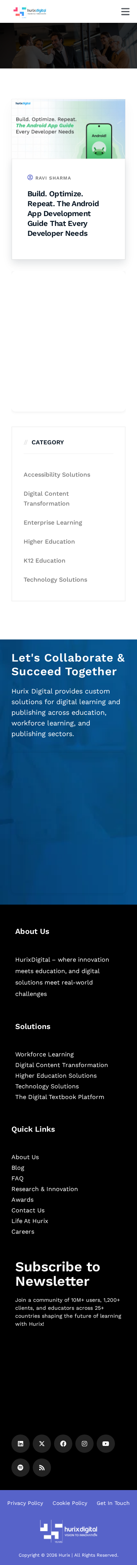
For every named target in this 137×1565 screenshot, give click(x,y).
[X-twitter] (42, 1444)
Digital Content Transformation (47, 498)
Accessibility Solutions (57, 474)
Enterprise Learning (53, 522)
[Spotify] (20, 1467)
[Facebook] (63, 1444)
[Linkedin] (20, 1444)
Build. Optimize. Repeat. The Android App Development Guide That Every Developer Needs (63, 213)
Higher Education (49, 541)
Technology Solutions (55, 579)
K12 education (44, 560)
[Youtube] (106, 1444)
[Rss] (42, 1467)
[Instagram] (84, 1444)
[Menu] (125, 11)
